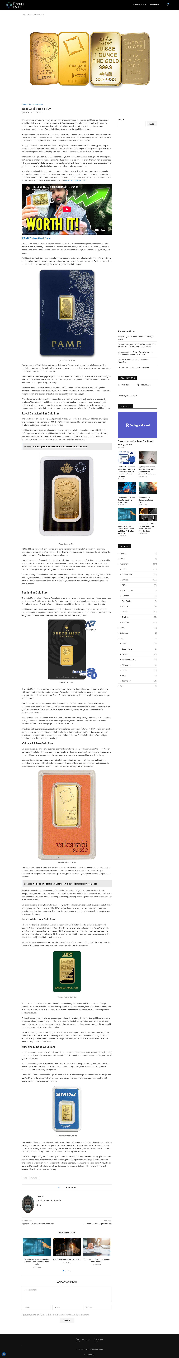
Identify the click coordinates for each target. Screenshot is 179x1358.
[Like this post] (62, 1187)
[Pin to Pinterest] (72, 1187)
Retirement (138, 633)
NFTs (139, 670)
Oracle (26, 112)
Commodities (27, 105)
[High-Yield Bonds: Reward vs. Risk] (67, 1247)
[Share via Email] (75, 1187)
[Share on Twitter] (69, 1187)
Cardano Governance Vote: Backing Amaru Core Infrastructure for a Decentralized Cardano (137, 345)
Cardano (138, 553)
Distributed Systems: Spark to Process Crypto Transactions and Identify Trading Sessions (126, 528)
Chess (138, 558)
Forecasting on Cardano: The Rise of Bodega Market (136, 443)
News (138, 627)
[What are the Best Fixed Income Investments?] (97, 1247)
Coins (139, 569)
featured (34, 1178)
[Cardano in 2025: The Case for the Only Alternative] (127, 488)
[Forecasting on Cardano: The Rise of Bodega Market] (137, 425)
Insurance (139, 596)
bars (25, 1178)
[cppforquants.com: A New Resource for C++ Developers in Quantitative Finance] (148, 457)
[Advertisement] (137, 228)
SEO (139, 675)
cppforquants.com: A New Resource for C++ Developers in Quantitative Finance (135, 353)
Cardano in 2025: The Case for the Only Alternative (126, 499)
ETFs (139, 585)
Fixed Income (139, 590)
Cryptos (139, 580)
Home (24, 15)
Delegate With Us (139, 5)
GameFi (139, 654)
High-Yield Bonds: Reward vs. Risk (66, 1259)
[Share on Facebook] (66, 1187)
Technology (139, 681)
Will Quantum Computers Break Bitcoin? (133, 367)
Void (138, 686)
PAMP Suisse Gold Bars (36, 238)
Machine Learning (139, 659)
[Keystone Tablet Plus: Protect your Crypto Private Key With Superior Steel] (148, 514)
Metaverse (139, 665)
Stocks (139, 612)
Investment (39, 105)
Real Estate (139, 601)
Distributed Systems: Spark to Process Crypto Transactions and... (37, 1261)
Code (139, 643)
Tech (138, 638)
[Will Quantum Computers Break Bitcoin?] (148, 488)
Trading (139, 617)
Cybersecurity (139, 649)
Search (121, 119)
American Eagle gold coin (75, 180)
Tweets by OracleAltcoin (127, 396)
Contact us (154, 5)
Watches (139, 622)
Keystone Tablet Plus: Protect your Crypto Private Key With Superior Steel (147, 527)
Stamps (139, 606)
